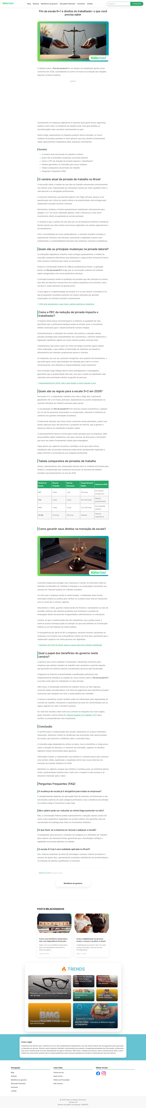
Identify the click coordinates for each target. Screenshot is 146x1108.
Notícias (36, 4)
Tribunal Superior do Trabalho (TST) (81, 715)
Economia (81, 4)
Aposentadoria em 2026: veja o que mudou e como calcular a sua (67, 383)
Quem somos (58, 1076)
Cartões (90, 4)
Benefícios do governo (49, 4)
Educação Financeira (67, 4)
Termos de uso (58, 1072)
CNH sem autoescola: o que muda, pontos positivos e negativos (66, 304)
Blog (29, 4)
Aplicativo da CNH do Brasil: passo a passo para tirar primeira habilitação (70, 645)
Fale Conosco (58, 1083)
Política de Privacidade (61, 1080)
